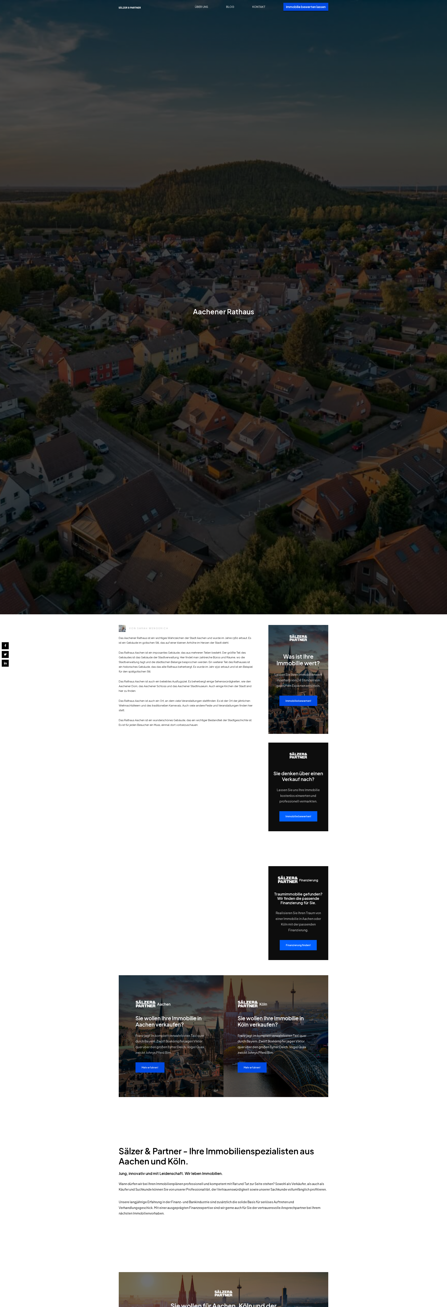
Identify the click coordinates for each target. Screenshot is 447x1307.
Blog (230, 7)
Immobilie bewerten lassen (306, 7)
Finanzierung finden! (298, 945)
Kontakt (258, 7)
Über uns (201, 7)
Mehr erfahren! (150, 1067)
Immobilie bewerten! (298, 700)
